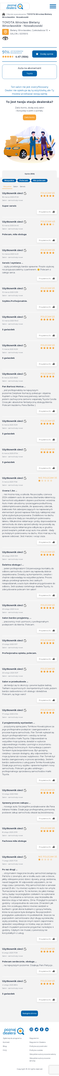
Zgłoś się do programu (12, 1038)
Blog (5, 1046)
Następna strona (29, 1013)
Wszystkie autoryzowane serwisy (40, 1059)
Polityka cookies (36, 1050)
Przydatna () (45, 212)
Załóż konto (29, 117)
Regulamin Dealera (38, 1042)
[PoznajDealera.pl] (15, 6)
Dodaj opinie (46, 54)
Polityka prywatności (38, 1046)
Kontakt (6, 1042)
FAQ (5, 1050)
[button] (53, 6)
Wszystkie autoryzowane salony (43, 1054)
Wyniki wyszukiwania (16, 14)
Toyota (29, 73)
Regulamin (34, 1038)
